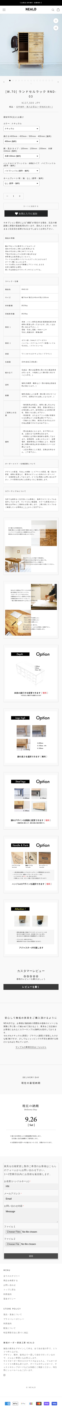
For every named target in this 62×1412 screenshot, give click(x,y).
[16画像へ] (31, 83)
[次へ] (58, 82)
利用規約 (7, 1294)
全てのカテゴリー (11, 1276)
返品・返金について (12, 1314)
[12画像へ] (43, 80)
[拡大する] (55, 20)
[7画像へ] (28, 80)
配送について (9, 1328)
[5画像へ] (22, 80)
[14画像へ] (49, 80)
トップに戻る (9, 1290)
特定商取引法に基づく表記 (15, 1333)
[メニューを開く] (4, 10)
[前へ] (3, 82)
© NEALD (31, 1387)
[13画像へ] (46, 80)
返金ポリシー (9, 1299)
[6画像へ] (25, 80)
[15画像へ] (52, 80)
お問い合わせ (9, 1285)
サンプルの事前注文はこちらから (31, 1047)
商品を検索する (10, 1280)
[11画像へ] (40, 80)
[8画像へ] (31, 80)
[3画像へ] (16, 80)
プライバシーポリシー (13, 1319)
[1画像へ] (10, 80)
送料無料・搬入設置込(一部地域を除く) (34, 107)
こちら (25, 507)
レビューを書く (31, 987)
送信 (31, 1256)
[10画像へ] (37, 80)
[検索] (53, 10)
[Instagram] (4, 1374)
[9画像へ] (34, 80)
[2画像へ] (13, 80)
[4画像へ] (19, 80)
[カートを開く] (58, 9)
